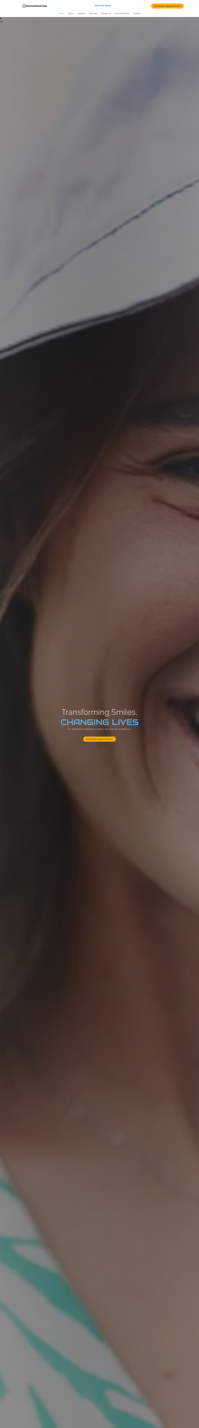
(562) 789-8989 (103, 5)
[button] (167, 6)
